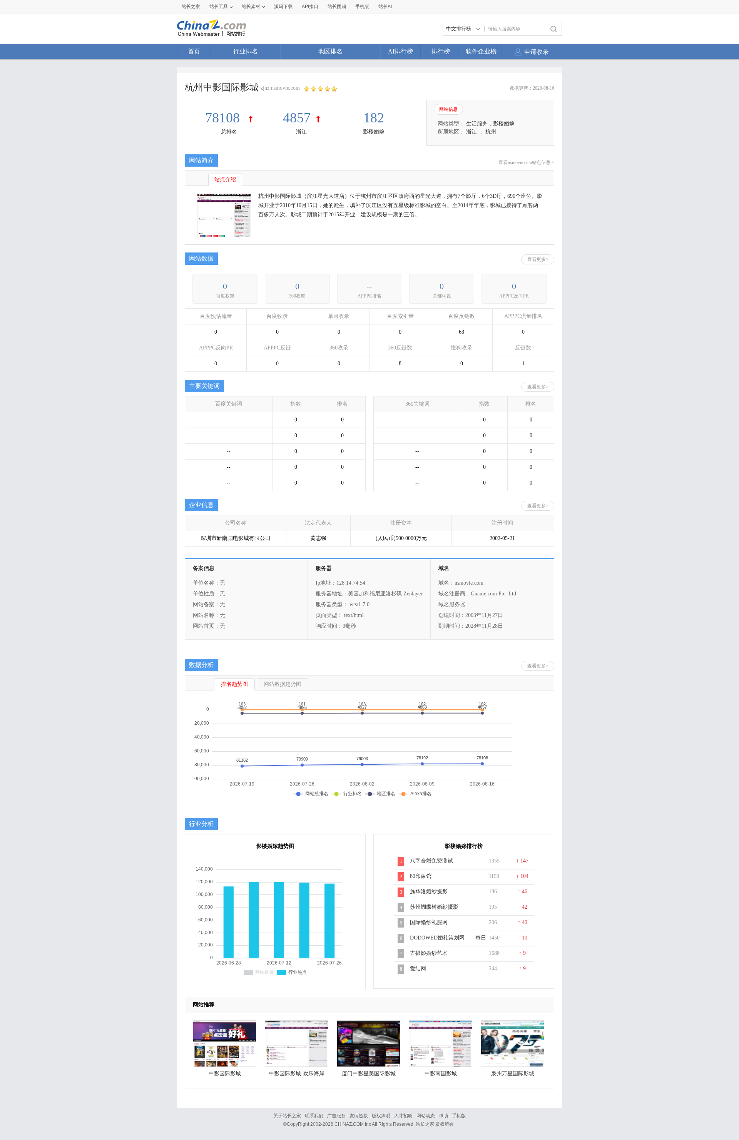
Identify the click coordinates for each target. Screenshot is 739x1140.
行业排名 (245, 51)
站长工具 (218, 6)
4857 (297, 117)
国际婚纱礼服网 (429, 922)
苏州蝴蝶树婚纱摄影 (434, 907)
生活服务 (477, 124)
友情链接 (358, 1115)
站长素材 (251, 6)
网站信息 (448, 109)
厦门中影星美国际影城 (369, 1073)
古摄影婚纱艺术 (429, 953)
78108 (224, 117)
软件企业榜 (481, 51)
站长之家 (191, 6)
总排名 (229, 132)
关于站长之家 (287, 1115)
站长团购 (337, 6)
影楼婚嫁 (374, 132)
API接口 (310, 6)
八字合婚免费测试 (431, 861)
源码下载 (283, 6)
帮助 (443, 1115)
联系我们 (314, 1115)
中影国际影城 (225, 1073)
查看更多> (537, 259)
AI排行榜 (400, 51)
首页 (194, 51)
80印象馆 (420, 876)
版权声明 (381, 1115)
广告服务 (336, 1115)
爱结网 (418, 968)
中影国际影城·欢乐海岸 (296, 1073)
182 (373, 117)
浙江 (301, 132)
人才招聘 (403, 1115)
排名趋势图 (234, 684)
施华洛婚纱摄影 (429, 891)
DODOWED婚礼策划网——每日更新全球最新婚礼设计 (448, 942)
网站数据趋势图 (282, 684)
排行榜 (440, 51)
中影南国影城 (441, 1073)
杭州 (490, 132)
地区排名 (330, 51)
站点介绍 (225, 179)
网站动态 (425, 1115)
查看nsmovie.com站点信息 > (526, 162)
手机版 (459, 1115)
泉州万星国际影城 (512, 1073)
